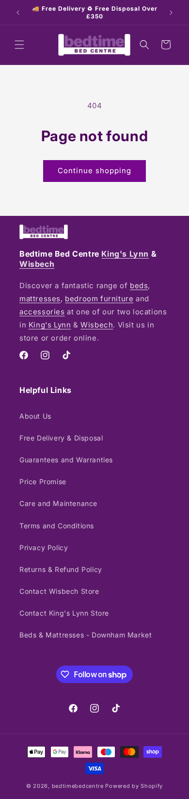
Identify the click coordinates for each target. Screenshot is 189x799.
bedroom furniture (99, 298)
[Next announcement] (171, 12)
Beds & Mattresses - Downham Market (85, 635)
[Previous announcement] (18, 12)
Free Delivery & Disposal (61, 438)
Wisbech (36, 264)
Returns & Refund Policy (60, 569)
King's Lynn (125, 254)
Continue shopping (94, 170)
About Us (35, 416)
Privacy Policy (43, 547)
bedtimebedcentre (78, 786)
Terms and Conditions (56, 526)
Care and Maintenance (58, 503)
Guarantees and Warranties (66, 460)
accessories (42, 311)
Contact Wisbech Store (59, 591)
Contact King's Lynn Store (64, 613)
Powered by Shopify (134, 786)
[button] (19, 44)
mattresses (40, 298)
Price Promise (42, 481)
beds (139, 285)
